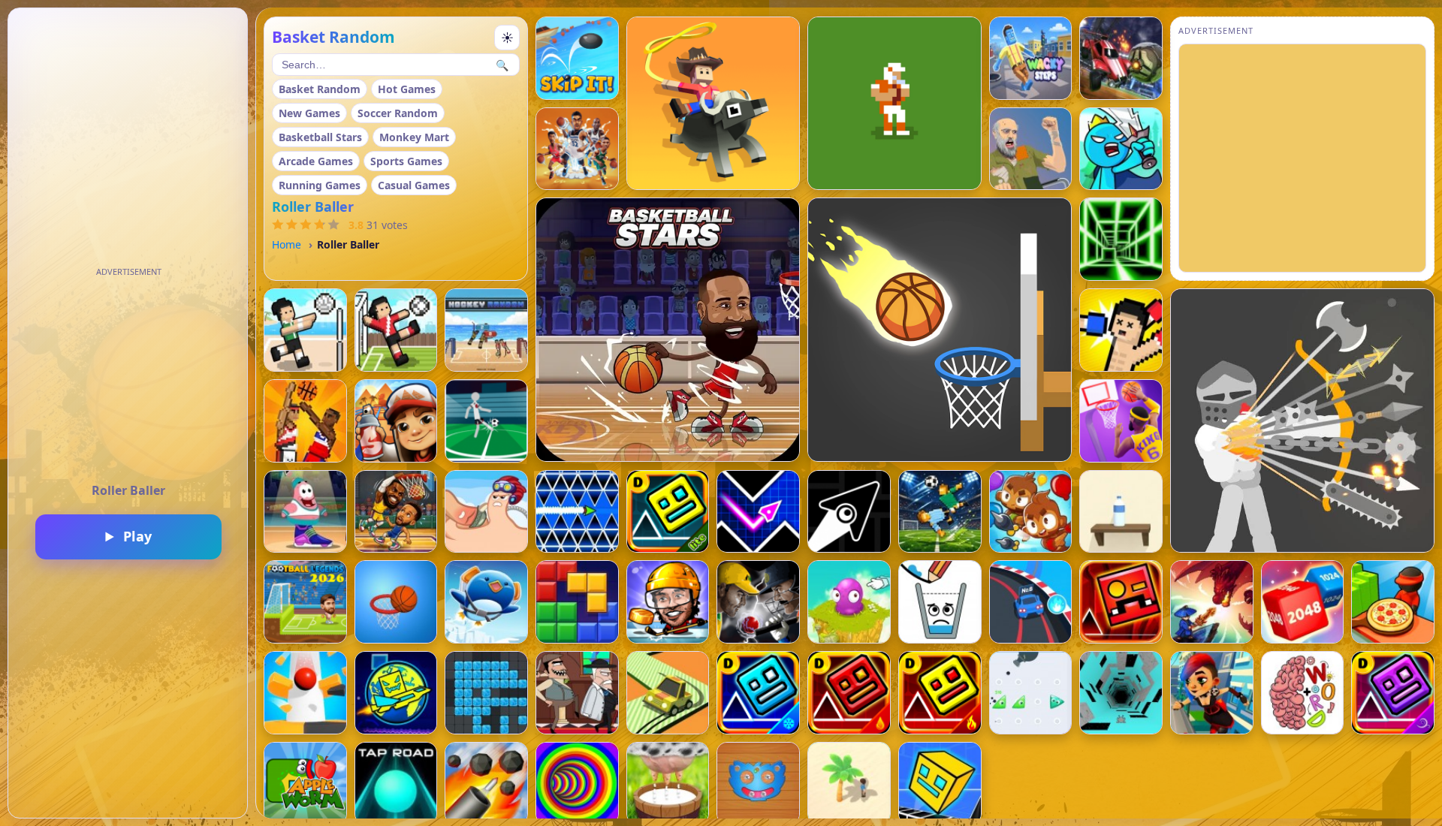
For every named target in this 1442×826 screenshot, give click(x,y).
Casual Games (414, 185)
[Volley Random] (305, 330)
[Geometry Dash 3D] (940, 783)
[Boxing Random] (1121, 330)
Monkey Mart (414, 137)
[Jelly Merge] (1030, 692)
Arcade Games (316, 161)
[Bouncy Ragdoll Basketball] (305, 421)
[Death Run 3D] (1121, 239)
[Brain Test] (1302, 692)
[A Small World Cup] (940, 511)
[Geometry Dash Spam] (577, 511)
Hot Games (407, 89)
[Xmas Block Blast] (486, 692)
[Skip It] (577, 58)
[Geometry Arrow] (849, 511)
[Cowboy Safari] (713, 103)
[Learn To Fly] (486, 602)
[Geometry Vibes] (758, 511)
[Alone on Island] (849, 783)
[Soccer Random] (396, 330)
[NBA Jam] (577, 149)
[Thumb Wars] (486, 511)
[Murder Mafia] (577, 692)
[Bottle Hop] (1121, 511)
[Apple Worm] (305, 783)
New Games (309, 113)
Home (286, 244)
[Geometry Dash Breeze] (1392, 692)
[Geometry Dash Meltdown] (940, 692)
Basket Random (319, 89)
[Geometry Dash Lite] (668, 511)
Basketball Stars (320, 137)
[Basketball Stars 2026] (396, 511)
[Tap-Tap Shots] (939, 329)
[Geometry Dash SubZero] (758, 692)
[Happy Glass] (940, 602)
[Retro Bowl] (894, 103)
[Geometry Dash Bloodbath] (849, 692)
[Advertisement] (128, 375)
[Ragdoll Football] (486, 421)
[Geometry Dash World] (396, 692)
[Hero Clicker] (849, 602)
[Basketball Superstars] (1121, 421)
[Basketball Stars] (667, 329)
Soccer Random (397, 113)
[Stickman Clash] (1121, 149)
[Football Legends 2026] (305, 602)
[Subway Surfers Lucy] (1211, 692)
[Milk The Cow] (668, 783)
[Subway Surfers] (396, 421)
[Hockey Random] (486, 330)
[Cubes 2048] (1302, 602)
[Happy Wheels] (1030, 149)
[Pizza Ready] (1392, 602)
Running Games (319, 185)
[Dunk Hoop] (396, 602)
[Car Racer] (1030, 602)
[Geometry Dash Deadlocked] (1121, 602)
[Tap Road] (396, 783)
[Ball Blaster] (486, 783)
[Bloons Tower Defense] (1030, 511)
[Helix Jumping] (305, 692)
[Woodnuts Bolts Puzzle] (758, 783)
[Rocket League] (1121, 58)
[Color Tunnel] (577, 783)
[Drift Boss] (668, 692)
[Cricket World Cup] (758, 602)
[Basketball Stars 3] (305, 511)
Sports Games (406, 161)
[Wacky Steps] (1030, 58)
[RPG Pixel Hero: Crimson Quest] (1211, 602)
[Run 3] (1121, 692)
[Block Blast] (577, 602)
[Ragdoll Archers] (1302, 420)
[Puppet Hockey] (668, 602)
